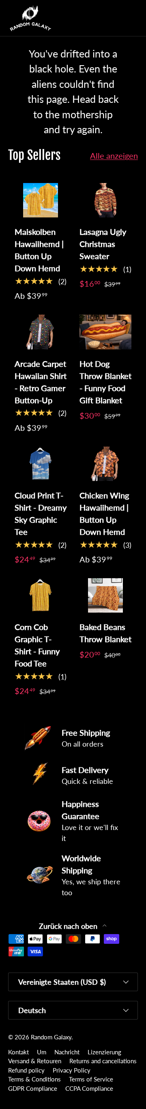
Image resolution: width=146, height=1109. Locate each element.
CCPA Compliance (89, 1088)
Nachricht (66, 1052)
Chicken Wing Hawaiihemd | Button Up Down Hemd (104, 513)
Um (41, 1052)
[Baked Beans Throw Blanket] (105, 595)
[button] (115, 18)
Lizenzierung (104, 1052)
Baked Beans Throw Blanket (105, 633)
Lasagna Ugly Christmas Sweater (102, 244)
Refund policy (26, 1070)
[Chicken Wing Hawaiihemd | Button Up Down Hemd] (105, 464)
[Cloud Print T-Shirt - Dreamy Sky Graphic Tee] (41, 464)
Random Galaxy (51, 1037)
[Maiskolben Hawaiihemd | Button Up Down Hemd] (41, 200)
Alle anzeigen (114, 155)
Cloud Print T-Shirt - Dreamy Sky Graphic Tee (41, 513)
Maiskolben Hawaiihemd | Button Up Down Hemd (39, 250)
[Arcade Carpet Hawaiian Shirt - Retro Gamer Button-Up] (41, 332)
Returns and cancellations (103, 1060)
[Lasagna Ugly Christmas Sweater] (105, 200)
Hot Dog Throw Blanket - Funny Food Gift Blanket (105, 382)
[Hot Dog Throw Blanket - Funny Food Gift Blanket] (105, 332)
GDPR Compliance (32, 1088)
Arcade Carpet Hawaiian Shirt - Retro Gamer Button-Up (41, 382)
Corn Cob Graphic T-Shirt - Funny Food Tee (37, 645)
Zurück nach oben (69, 926)
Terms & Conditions (34, 1079)
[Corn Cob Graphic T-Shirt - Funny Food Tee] (41, 595)
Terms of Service (91, 1079)
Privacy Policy (71, 1070)
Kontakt (18, 1052)
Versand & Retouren (34, 1060)
